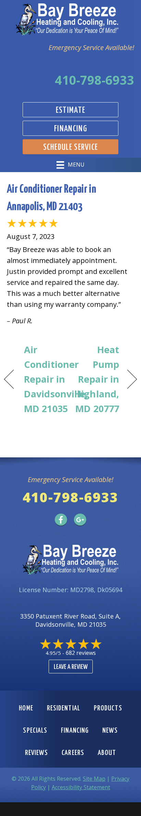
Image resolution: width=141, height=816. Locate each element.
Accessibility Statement (81, 787)
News (110, 730)
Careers (73, 752)
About (107, 752)
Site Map (94, 778)
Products (108, 708)
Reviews (36, 752)
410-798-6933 (94, 80)
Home (26, 708)
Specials (35, 730)
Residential (63, 708)
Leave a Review (71, 667)
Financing (75, 730)
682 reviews (81, 653)
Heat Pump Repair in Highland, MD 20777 (96, 379)
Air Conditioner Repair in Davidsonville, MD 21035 (56, 379)
